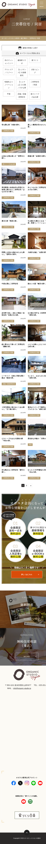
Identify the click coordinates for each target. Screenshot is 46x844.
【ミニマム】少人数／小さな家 (22, 85)
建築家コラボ (22, 61)
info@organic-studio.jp (22, 688)
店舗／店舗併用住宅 (22, 95)
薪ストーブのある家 (35, 95)
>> (30, 485)
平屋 (8, 94)
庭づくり (35, 60)
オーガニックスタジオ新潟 (10, 38)
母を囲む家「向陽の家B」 (11, 125)
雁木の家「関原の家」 (10, 221)
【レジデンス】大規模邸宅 (22, 72)
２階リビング (35, 71)
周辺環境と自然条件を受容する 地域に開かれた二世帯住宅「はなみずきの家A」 (13, 189)
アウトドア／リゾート (9, 71)
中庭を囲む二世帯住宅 (10, 284)
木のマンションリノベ (9, 61)
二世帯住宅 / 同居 (35, 83)
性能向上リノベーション (9, 85)
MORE (27, 619)
